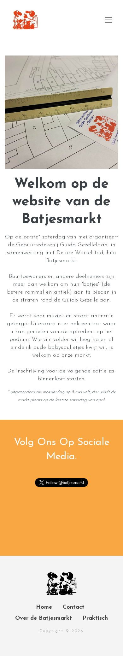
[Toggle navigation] (108, 20)
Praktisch (95, 618)
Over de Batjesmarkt (43, 618)
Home (44, 607)
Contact (74, 607)
